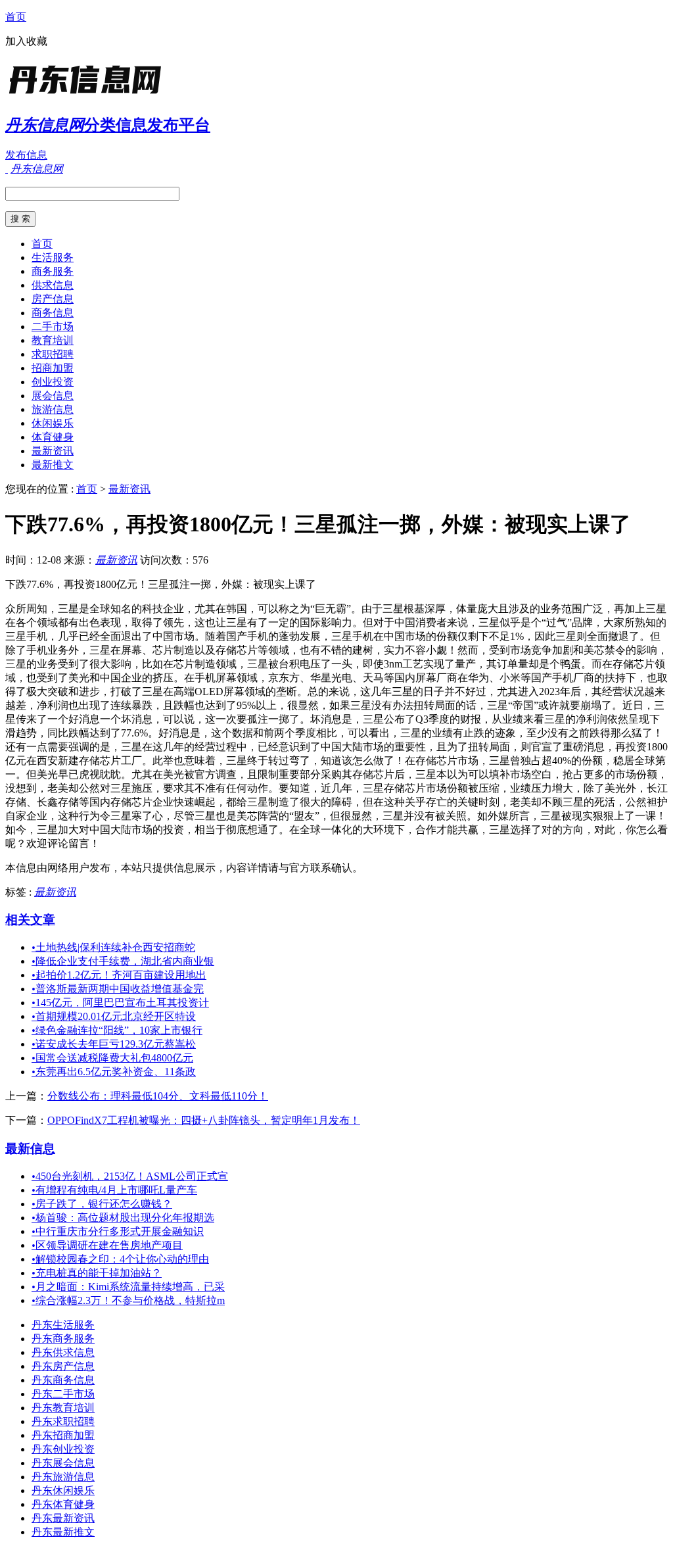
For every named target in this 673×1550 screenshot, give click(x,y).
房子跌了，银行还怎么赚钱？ (102, 1203)
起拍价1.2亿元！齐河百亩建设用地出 (119, 975)
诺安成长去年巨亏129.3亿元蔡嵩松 (114, 1044)
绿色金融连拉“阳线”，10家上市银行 (117, 1030)
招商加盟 (53, 368)
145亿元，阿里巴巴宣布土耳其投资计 (120, 1002)
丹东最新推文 (63, 1532)
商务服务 (53, 271)
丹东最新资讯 (63, 1518)
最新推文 (53, 464)
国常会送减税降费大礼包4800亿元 (112, 1057)
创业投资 (53, 381)
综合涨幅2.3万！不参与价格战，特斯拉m (128, 1300)
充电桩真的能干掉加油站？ (97, 1272)
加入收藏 (26, 41)
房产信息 (53, 298)
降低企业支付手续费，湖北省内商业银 (123, 961)
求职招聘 (53, 354)
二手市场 (53, 326)
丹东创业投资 (63, 1449)
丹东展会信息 (63, 1462)
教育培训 (53, 340)
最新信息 (30, 1148)
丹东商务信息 (63, 1380)
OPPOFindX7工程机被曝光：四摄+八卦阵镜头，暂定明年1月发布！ (203, 1120)
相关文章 (30, 920)
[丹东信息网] (87, 95)
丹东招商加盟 (63, 1435)
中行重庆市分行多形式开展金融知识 (118, 1231)
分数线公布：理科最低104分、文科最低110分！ (157, 1096)
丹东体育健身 (63, 1504)
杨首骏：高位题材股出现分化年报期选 (123, 1217)
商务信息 (53, 312)
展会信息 (53, 395)
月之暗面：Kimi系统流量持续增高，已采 (128, 1286)
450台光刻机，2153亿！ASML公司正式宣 (130, 1176)
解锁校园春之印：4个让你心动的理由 (120, 1259)
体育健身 (53, 437)
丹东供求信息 (63, 1352)
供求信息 (53, 285)
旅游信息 (53, 409)
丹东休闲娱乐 (63, 1490)
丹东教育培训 (63, 1407)
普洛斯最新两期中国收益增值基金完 (118, 988)
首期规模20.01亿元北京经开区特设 (114, 1016)
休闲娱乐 (53, 423)
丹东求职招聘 (63, 1421)
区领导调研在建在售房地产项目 (107, 1245)
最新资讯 (53, 450)
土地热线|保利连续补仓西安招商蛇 (113, 947)
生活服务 (53, 257)
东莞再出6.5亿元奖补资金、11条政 (114, 1071)
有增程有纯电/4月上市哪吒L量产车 (114, 1190)
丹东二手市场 (63, 1393)
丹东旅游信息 (63, 1476)
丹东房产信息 (63, 1366)
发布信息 (26, 154)
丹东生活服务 (63, 1324)
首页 (15, 16)
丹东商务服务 (63, 1338)
